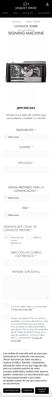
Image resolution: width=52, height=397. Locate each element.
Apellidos (26, 163)
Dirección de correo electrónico (17, 240)
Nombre (26, 147)
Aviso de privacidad (22, 309)
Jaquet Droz (4, 5)
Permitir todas (42, 390)
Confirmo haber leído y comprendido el (29, 308)
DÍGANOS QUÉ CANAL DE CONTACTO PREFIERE (20, 228)
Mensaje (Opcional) (26, 272)
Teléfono (37, 237)
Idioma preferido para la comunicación (26, 189)
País (26, 208)
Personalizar (11, 390)
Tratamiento (26, 130)
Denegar (27, 390)
